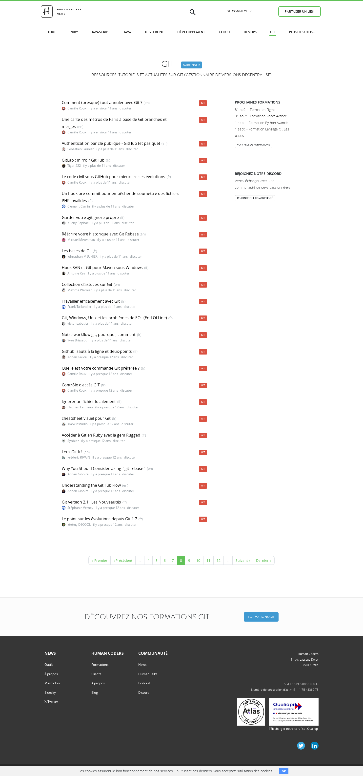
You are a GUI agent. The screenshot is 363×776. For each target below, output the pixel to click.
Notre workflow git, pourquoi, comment (99, 334)
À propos (51, 674)
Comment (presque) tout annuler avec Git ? (102, 102)
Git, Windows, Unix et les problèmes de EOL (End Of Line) (114, 317)
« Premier (99, 560)
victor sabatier (77, 323)
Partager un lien (299, 11)
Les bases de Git (77, 250)
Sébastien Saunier (80, 149)
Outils (48, 664)
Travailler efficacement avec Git (91, 301)
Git (203, 103)
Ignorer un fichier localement (89, 401)
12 (219, 560)
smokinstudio (77, 424)
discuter (125, 108)
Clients (96, 674)
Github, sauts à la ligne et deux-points (97, 351)
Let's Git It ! (72, 452)
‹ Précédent (123, 560)
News (142, 664)
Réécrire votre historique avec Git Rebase (101, 234)
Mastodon (52, 683)
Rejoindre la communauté (255, 198)
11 (208, 560)
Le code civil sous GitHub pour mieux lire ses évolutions (113, 176)
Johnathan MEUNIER (82, 256)
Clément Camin (78, 206)
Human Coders (308, 654)
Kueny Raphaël (78, 223)
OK (284, 771)
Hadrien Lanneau (80, 407)
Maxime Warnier (79, 290)
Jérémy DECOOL (79, 525)
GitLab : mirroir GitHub (83, 160)
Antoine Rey (76, 273)
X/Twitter (51, 701)
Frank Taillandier (79, 307)
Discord (143, 692)
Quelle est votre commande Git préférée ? (101, 368)
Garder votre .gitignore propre (90, 217)
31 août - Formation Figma (255, 109)
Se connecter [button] (239, 11)
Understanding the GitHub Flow (91, 485)
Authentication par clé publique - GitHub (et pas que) (111, 143)
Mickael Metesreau (81, 240)
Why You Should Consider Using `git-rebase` (103, 468)
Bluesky (50, 692)
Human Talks (147, 674)
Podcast (144, 683)
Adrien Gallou (77, 357)
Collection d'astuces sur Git (87, 284)
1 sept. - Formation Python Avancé (261, 122)
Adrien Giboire (77, 474)
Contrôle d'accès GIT (81, 385)
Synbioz (73, 441)
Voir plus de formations (253, 145)
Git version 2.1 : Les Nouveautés (91, 502)
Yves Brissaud (77, 340)
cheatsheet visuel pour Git (86, 418)
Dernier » (263, 560)
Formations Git (261, 616)
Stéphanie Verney (80, 508)
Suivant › (243, 560)
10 (198, 560)
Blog (94, 692)
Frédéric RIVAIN (78, 457)
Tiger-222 (74, 166)
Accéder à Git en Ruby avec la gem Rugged (101, 435)
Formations (99, 664)
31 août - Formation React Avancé (261, 116)
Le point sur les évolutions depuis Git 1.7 (99, 519)
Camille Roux (76, 108)
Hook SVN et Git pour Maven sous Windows (102, 267)
